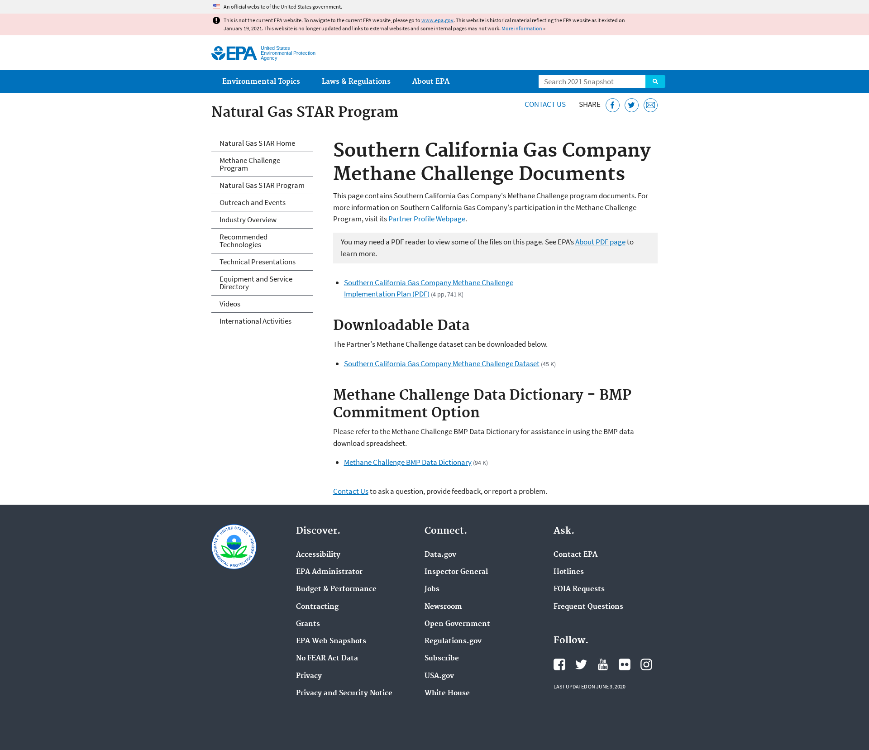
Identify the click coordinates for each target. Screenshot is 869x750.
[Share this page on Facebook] (613, 105)
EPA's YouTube (603, 664)
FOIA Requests (579, 589)
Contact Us (545, 104)
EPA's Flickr (624, 664)
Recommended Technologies (243, 240)
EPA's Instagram (646, 664)
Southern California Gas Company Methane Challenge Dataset (442, 363)
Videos (230, 304)
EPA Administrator (329, 572)
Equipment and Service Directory (256, 282)
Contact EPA (575, 555)
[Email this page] (651, 105)
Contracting (317, 607)
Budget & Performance (336, 589)
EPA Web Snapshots (331, 641)
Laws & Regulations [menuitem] (356, 81)
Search (655, 81)
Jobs (432, 589)
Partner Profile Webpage (426, 219)
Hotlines (569, 572)
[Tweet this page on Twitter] (632, 105)
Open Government (457, 624)
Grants (308, 624)
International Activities (255, 321)
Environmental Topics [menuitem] (261, 81)
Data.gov (440, 555)
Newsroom (443, 607)
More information (521, 28)
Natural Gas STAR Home (257, 143)
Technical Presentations (258, 262)
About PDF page (600, 242)
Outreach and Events (253, 202)
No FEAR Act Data (327, 658)
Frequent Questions (588, 607)
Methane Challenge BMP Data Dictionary (408, 462)
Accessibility (318, 555)
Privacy (309, 676)
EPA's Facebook (559, 664)
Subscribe (442, 658)
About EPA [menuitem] (430, 81)
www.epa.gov (437, 20)
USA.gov (439, 676)
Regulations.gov (453, 641)
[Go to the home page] (234, 53)
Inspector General (456, 572)
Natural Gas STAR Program (262, 185)
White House (447, 693)
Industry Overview (248, 220)
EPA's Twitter (581, 664)
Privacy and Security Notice (344, 693)
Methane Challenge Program (250, 164)
